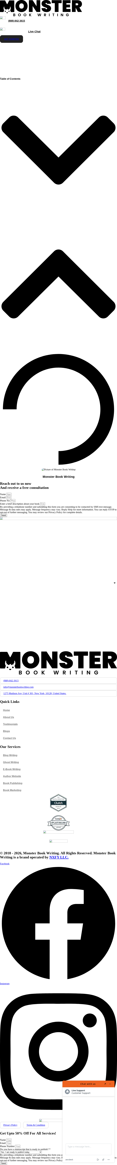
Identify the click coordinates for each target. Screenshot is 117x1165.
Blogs (6, 731)
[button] (58, 150)
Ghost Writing (11, 762)
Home (6, 47)
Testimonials (10, 724)
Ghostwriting (10, 55)
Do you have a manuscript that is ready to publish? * (25, 1149)
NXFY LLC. (59, 857)
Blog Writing (10, 755)
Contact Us (9, 738)
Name (3, 494)
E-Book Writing (74, 47)
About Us (29, 55)
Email (3, 497)
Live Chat (34, 31)
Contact (45, 55)
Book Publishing (25, 47)
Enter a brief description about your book (20, 504)
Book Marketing (50, 47)
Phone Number (7, 1146)
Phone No (5, 500)
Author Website (98, 47)
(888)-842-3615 (16, 21)
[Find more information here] (88, 1121)
